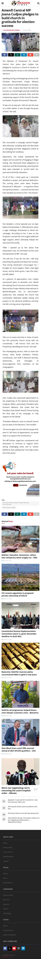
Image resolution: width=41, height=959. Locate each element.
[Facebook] (5, 948)
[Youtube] (14, 948)
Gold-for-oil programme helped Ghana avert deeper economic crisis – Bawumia (20, 711)
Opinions (6, 904)
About (5, 843)
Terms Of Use (8, 852)
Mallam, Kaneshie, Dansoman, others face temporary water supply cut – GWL (19, 556)
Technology (7, 913)
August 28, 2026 (7, 639)
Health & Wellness (9, 935)
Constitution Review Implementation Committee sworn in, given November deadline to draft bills (19, 634)
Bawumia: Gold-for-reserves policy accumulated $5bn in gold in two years (19, 673)
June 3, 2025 (27, 30)
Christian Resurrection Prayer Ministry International (16, 503)
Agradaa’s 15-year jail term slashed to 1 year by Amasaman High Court (23, 801)
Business (6, 900)
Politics (5, 909)
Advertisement (8, 857)
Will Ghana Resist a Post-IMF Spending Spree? (23, 813)
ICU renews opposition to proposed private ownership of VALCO (17, 594)
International (7, 883)
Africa (5, 878)
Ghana (5, 874)
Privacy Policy (8, 847)
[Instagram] (19, 948)
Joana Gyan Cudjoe (9, 507)
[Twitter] (10, 949)
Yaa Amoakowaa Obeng (11, 30)
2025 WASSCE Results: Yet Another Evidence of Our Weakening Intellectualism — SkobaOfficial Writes (23, 820)
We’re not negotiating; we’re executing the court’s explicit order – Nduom (16, 790)
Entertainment (8, 930)
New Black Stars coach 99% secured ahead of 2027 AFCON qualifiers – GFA (19, 749)
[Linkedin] (23, 948)
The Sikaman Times (7, 956)
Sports (5, 926)
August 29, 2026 (7, 560)
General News (8, 895)
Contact (6, 861)
